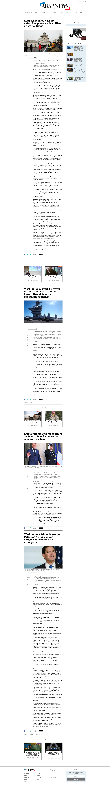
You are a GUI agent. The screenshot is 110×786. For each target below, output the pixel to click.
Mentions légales (53, 777)
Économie (53, 12)
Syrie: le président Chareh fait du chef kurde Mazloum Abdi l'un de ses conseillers (79, 79)
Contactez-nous (52, 774)
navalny (31, 257)
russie (36, 257)
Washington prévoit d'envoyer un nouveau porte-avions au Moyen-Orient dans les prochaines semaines (42, 292)
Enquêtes (67, 12)
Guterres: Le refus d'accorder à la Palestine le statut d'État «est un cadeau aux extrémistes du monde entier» (32, 754)
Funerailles (41, 257)
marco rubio (31, 734)
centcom (31, 402)
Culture (61, 12)
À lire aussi (43, 263)
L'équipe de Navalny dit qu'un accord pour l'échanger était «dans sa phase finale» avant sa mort (53, 277)
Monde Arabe (28, 12)
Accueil (25, 17)
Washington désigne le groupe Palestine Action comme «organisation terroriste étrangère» (42, 538)
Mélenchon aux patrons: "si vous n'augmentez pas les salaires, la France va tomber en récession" (79, 55)
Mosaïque (82, 12)
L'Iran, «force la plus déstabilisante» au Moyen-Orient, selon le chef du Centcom (53, 422)
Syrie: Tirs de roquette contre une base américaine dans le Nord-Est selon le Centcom (32, 421)
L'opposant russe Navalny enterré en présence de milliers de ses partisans (41, 17)
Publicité (51, 775)
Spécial (39, 743)
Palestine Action (38, 734)
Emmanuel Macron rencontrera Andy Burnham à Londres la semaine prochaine (43, 436)
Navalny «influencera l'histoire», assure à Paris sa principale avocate (33, 276)
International (44, 12)
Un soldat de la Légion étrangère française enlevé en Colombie (78, 65)
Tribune (75, 12)
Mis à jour (60, 266)
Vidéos (38, 779)
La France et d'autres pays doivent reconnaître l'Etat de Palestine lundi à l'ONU (53, 753)
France (36, 12)
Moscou (50, 71)
